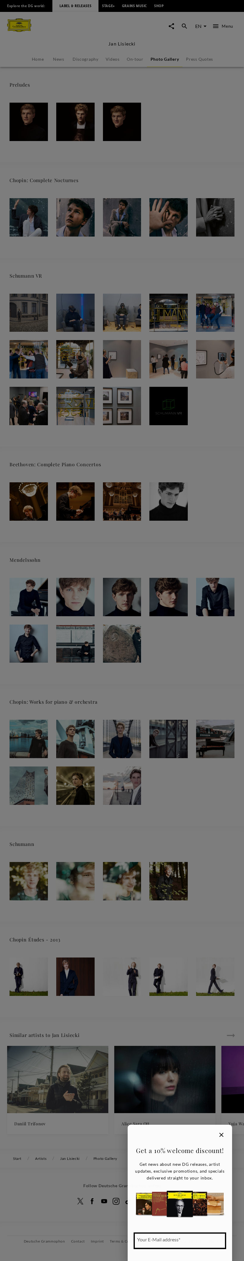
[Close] (221, 1135)
